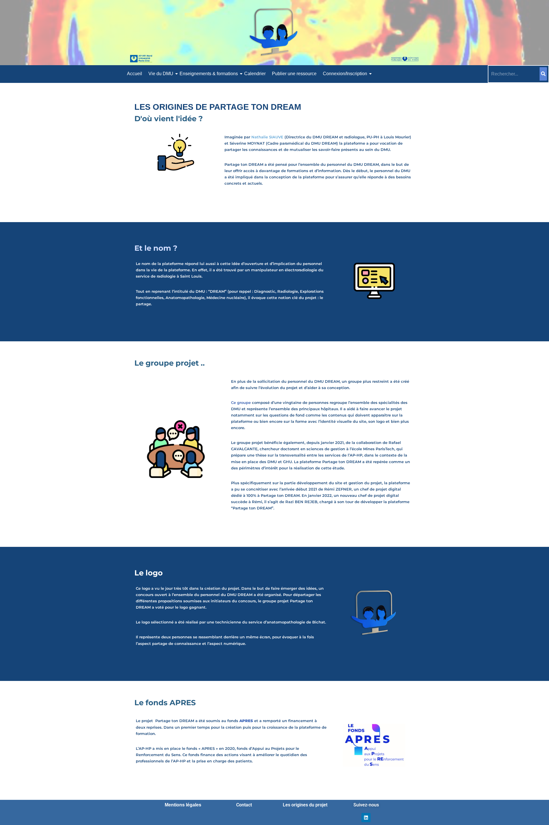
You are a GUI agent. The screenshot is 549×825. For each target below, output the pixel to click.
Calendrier (255, 73)
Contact (244, 805)
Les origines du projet (305, 805)
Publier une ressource (294, 73)
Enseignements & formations (209, 73)
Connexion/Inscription (345, 73)
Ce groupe (241, 402)
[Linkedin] (366, 817)
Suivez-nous (366, 805)
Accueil (134, 73)
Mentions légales (183, 804)
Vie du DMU (160, 73)
